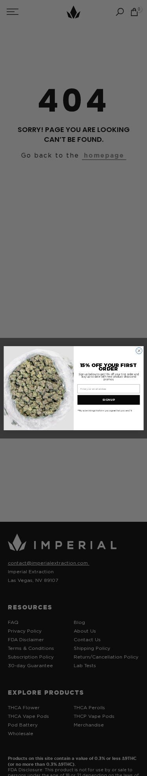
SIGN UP (108, 400)
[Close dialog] (139, 350)
